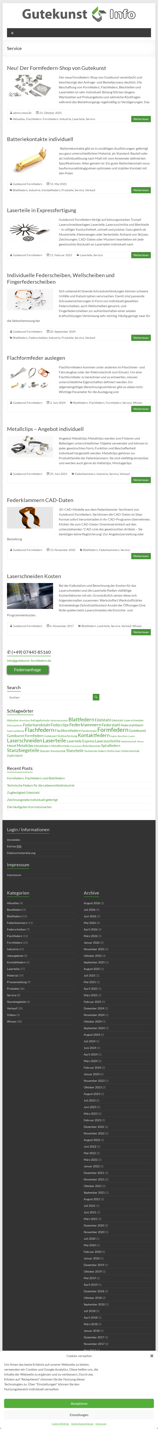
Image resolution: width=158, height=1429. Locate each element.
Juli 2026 (89, 909)
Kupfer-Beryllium (119, 736)
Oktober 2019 (93, 1271)
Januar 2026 (92, 942)
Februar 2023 (92, 1120)
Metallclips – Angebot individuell (45, 429)
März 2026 (91, 936)
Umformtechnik (130, 751)
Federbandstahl (36, 725)
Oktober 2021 (93, 1186)
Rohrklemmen (91, 745)
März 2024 (91, 1061)
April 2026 (91, 929)
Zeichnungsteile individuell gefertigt (32, 800)
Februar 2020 (92, 1251)
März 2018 (91, 1324)
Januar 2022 (92, 1166)
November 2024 (94, 1015)
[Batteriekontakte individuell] (30, 148)
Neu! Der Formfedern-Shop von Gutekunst (56, 68)
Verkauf (90, 190)
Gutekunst (137, 730)
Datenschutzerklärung (82, 1423)
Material (12, 975)
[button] (152, 1356)
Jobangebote (15, 955)
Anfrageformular (40, 720)
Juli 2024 (89, 1041)
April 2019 (91, 1284)
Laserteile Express (80, 741)
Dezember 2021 (94, 1172)
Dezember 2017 (94, 1337)
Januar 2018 (92, 1330)
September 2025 (94, 962)
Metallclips (25, 746)
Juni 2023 (90, 1107)
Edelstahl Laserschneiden (128, 720)
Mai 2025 (90, 982)
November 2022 (94, 1133)
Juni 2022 (90, 1146)
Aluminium (24, 720)
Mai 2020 (90, 1245)
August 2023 (92, 1094)
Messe (140, 741)
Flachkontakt (89, 730)
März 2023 (91, 1113)
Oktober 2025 (93, 955)
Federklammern (85, 474)
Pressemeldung (17, 982)
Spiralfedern (110, 746)
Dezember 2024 (94, 1008)
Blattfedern (20, 190)
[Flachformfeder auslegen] (30, 367)
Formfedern (50, 119)
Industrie (65, 119)
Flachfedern (34, 119)
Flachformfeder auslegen (36, 357)
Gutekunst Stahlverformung (60, 736)
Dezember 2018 (94, 1291)
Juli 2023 (89, 1100)
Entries (14, 846)
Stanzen (45, 751)
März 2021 (91, 1219)
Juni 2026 (90, 916)
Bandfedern (14, 909)
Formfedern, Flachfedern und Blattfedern (36, 778)
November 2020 (94, 1232)
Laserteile (78, 119)
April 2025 (91, 988)
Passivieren (76, 746)
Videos (11, 1015)
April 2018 (91, 1317)
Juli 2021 (89, 1205)
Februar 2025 (92, 1001)
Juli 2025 (89, 975)
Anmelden (13, 839)
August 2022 (92, 1140)
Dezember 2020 (94, 1225)
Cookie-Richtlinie (60, 1423)
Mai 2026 (90, 923)
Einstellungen (79, 1415)
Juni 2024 (90, 1047)
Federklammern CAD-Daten (40, 500)
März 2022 (91, 1159)
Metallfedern (42, 745)
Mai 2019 (90, 1278)
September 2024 (94, 1028)
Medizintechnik (128, 741)
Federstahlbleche (15, 731)
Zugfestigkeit (15, 755)
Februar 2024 (92, 1067)
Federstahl (111, 724)
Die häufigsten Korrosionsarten (29, 807)
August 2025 (92, 969)
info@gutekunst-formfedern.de (29, 660)
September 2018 (94, 1304)
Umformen (114, 751)
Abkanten (13, 720)
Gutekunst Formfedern (27, 184)
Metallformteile (60, 745)
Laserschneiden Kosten (34, 576)
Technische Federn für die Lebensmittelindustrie (40, 785)
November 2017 (94, 1344)
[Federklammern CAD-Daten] (30, 509)
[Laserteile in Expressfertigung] (30, 219)
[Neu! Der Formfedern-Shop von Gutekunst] (30, 77)
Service (90, 119)
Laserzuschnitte (107, 741)
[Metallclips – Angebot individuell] (30, 438)
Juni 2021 (90, 1212)
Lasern (131, 736)
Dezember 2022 (94, 1126)
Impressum (100, 1423)
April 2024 (91, 1054)
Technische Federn (95, 751)
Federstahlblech (132, 725)
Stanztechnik (58, 751)
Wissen (137, 402)
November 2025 (94, 949)
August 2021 (92, 1199)
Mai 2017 (90, 1350)
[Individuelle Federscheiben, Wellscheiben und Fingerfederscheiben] (30, 291)
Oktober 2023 (93, 1087)
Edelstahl (103, 719)
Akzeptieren (79, 1403)
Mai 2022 (90, 1153)
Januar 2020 (92, 1258)
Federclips (60, 725)
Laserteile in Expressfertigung (41, 210)
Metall (11, 745)
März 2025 (91, 995)
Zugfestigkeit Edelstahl (23, 792)
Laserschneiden (24, 740)
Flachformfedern (68, 731)
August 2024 (92, 1034)
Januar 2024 (92, 1074)
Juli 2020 (89, 1238)
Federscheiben (38, 337)
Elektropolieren (14, 725)
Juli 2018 (89, 1311)
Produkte (67, 190)
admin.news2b (22, 113)
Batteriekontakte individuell (40, 139)
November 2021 (94, 1179)
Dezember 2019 (94, 1265)
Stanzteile (75, 750)
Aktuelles (19, 119)
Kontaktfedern (51, 190)
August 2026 (92, 903)
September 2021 (94, 1192)
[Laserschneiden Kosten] (30, 585)
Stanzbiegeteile (23, 750)
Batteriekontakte (59, 720)
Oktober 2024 (93, 1021)
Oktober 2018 (93, 1297)
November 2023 (94, 1080)
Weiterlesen (141, 119)
